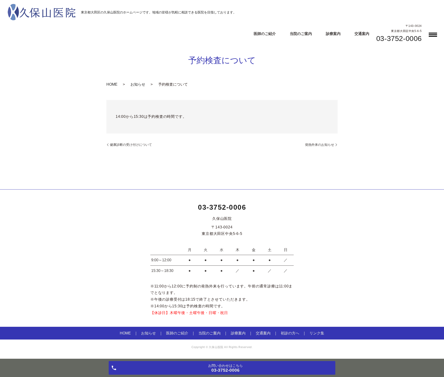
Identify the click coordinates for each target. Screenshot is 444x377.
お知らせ (137, 84)
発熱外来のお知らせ (319, 144)
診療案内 (333, 34)
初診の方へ (290, 333)
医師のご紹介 (265, 34)
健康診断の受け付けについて (131, 144)
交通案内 (362, 34)
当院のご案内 (301, 34)
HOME (111, 84)
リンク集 (316, 333)
